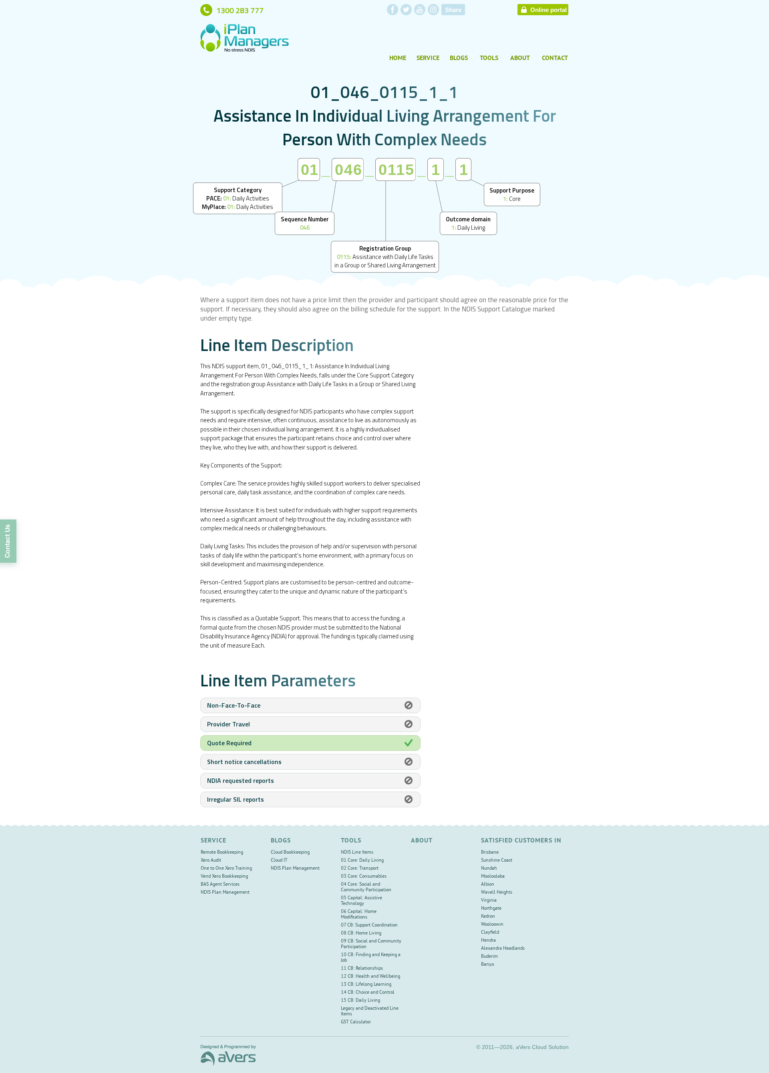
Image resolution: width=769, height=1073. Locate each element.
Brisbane (490, 853)
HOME (397, 58)
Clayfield (490, 933)
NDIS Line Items (357, 853)
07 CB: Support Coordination (369, 926)
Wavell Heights (496, 893)
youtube (419, 9)
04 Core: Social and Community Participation (366, 887)
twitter (406, 9)
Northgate (491, 909)
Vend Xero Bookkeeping (224, 877)
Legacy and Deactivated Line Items (370, 1011)
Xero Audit (211, 861)
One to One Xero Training (226, 869)
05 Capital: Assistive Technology (361, 901)
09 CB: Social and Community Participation (371, 944)
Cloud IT (279, 861)
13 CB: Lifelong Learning (366, 985)
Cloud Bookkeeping (290, 853)
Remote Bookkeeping (222, 853)
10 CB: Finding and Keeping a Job (371, 958)
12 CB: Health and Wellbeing (370, 977)
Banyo (487, 965)
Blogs (459, 58)
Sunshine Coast (496, 861)
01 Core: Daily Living (362, 861)
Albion (487, 885)
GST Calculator (356, 1022)
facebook (392, 9)
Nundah (489, 869)
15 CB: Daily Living (360, 1001)
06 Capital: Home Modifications (358, 915)
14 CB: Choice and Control (368, 993)
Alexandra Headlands (503, 949)
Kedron (488, 917)
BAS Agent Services (220, 885)
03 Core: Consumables (364, 877)
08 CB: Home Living (361, 934)
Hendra (488, 941)
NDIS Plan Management (225, 893)
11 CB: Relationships (362, 969)
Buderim (489, 957)
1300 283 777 (240, 10)
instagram (433, 9)
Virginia (489, 901)
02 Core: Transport (359, 869)
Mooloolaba (493, 877)
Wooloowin (492, 925)
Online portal (548, 10)
